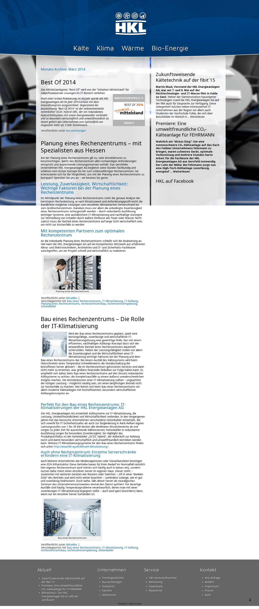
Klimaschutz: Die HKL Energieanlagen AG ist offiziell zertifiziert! (60, 596)
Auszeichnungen (76, 130)
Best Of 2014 (58, 82)
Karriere (107, 590)
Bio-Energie (170, 48)
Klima (105, 48)
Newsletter (156, 590)
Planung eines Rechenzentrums (60, 303)
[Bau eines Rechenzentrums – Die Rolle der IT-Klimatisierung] (54, 355)
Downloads (156, 586)
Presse (209, 590)
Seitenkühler (48, 306)
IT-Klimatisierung (112, 301)
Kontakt (122, 603)
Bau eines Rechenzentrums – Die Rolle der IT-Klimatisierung (92, 322)
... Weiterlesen (196, 116)
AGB (207, 595)
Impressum (212, 586)
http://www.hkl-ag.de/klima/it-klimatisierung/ (81, 446)
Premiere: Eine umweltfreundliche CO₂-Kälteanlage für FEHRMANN (185, 129)
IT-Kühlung (131, 301)
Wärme (133, 48)
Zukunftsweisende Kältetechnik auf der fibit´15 (185, 77)
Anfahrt (209, 582)
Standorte (108, 586)
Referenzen (109, 595)
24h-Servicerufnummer (163, 578)
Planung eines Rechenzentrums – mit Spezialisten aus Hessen (91, 146)
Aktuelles (71, 298)
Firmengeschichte (113, 578)
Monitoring (155, 582)
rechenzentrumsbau (93, 303)
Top (250, 600)
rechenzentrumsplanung (122, 303)
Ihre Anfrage (212, 578)
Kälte (81, 48)
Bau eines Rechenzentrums (84, 301)
